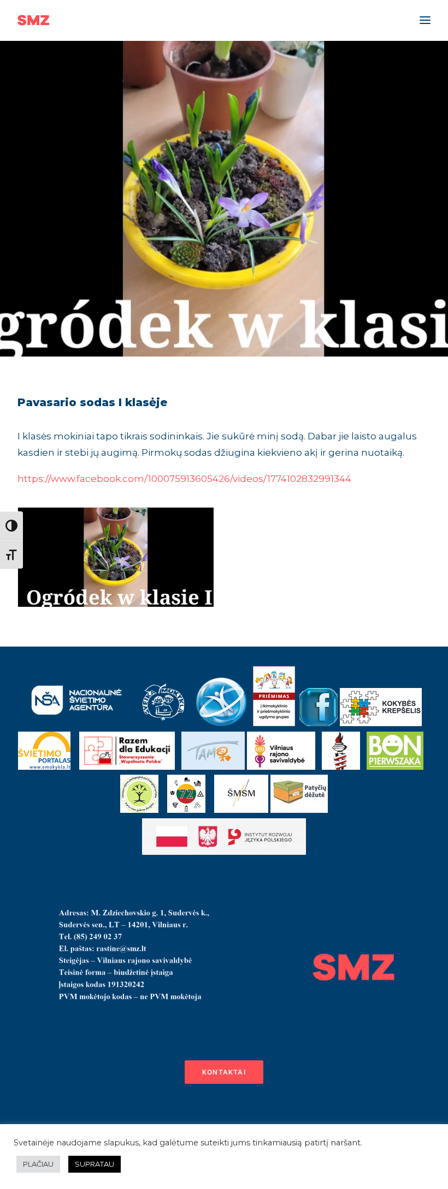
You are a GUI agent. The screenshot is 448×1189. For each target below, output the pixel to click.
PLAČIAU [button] (38, 1164)
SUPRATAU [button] (94, 1164)
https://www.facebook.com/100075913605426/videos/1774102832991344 (184, 478)
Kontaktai (224, 1072)
